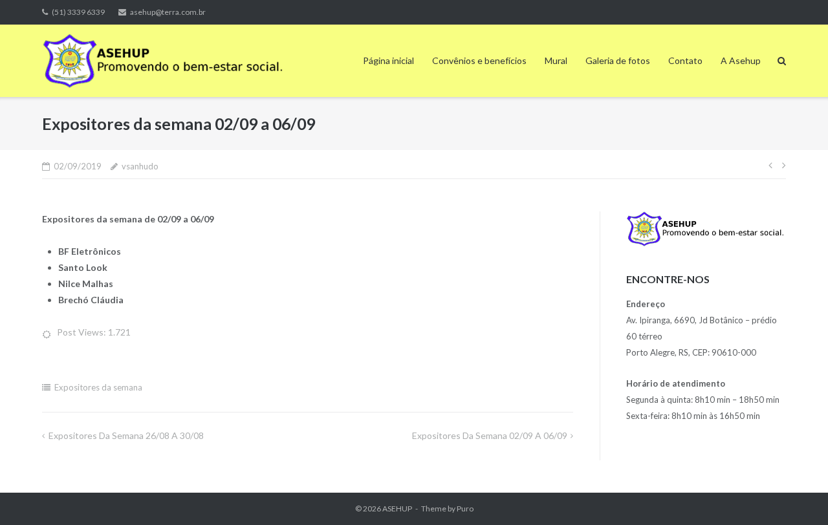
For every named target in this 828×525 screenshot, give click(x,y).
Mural (556, 60)
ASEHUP (397, 508)
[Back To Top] (796, 494)
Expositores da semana (98, 387)
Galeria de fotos (617, 60)
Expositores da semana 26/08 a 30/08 (126, 435)
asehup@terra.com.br (168, 12)
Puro (465, 508)
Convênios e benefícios (479, 60)
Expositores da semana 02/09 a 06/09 (489, 435)
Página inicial (388, 60)
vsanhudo (140, 166)
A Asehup (741, 60)
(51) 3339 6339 (78, 12)
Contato (685, 60)
